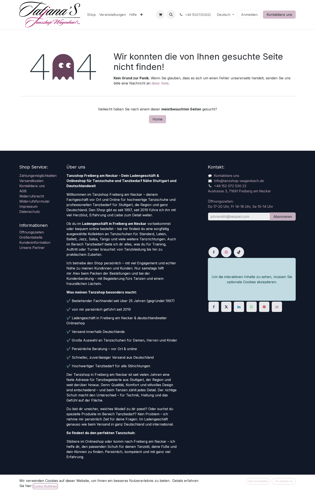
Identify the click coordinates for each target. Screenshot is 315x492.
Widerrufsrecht (31, 196)
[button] (171, 14)
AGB (23, 191)
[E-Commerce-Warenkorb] (160, 14)
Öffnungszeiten (31, 232)
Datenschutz (29, 211)
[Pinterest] (264, 307)
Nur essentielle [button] (258, 481)
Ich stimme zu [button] (283, 481)
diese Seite (160, 83)
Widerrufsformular (34, 201)
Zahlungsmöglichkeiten (38, 175)
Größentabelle (30, 237)
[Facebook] (213, 252)
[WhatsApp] (251, 307)
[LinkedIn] (239, 307)
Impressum (28, 206)
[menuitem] (91, 14)
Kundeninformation (34, 242)
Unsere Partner (32, 247)
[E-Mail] (277, 307)
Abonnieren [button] (282, 216)
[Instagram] (226, 252)
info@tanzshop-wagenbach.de (239, 181)
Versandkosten (31, 181)
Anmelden (249, 14)
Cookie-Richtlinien (45, 486)
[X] (226, 307)
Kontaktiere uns (279, 14)
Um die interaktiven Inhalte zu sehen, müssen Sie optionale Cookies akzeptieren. (252, 279)
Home (157, 119)
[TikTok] (239, 252)
